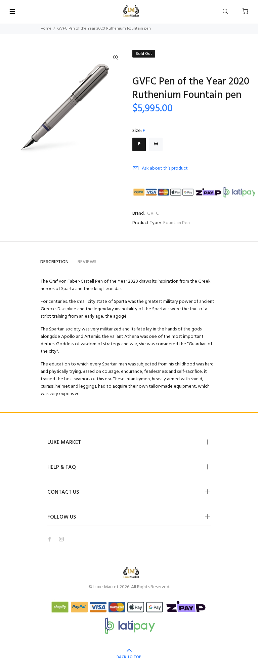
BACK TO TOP (129, 657)
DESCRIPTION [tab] (54, 262)
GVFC (153, 213)
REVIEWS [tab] (87, 262)
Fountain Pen (176, 223)
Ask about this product (165, 168)
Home (46, 28)
